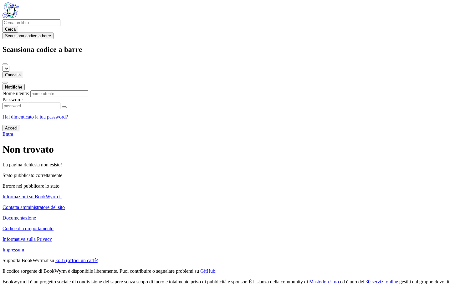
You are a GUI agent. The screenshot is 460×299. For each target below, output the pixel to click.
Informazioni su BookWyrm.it (32, 196)
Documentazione (19, 217)
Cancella (13, 75)
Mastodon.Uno (324, 281)
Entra (8, 134)
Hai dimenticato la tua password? (35, 116)
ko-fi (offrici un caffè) (76, 260)
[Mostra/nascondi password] (64, 107)
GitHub (207, 271)
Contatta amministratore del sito (34, 207)
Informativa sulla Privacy (27, 239)
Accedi (11, 128)
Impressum (13, 249)
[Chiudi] (5, 64)
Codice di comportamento (28, 228)
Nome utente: (16, 93)
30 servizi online (381, 281)
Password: (13, 99)
